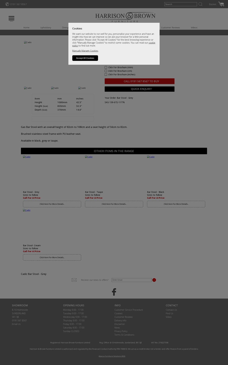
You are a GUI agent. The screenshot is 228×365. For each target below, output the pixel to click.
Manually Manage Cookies (85, 50)
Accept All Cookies (85, 58)
